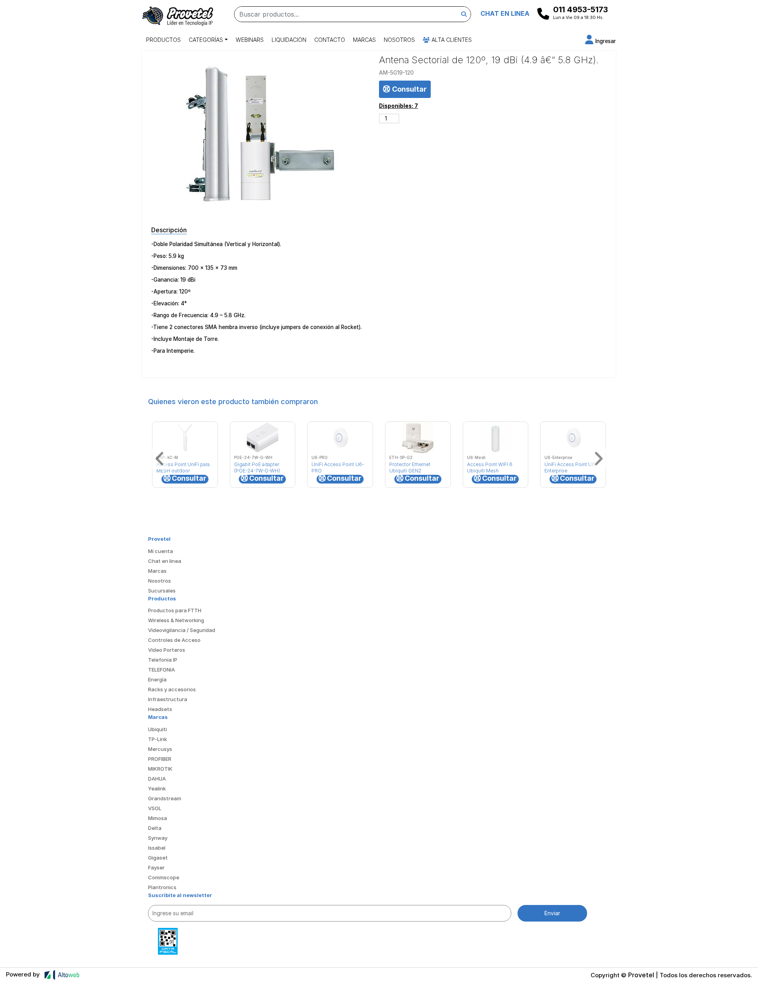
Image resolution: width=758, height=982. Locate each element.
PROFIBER (159, 759)
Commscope (163, 877)
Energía (157, 679)
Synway (157, 838)
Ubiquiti (157, 729)
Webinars (250, 39)
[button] (600, 41)
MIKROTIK (160, 769)
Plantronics (162, 887)
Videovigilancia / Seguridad (181, 630)
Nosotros (399, 39)
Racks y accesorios (172, 689)
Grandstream (164, 798)
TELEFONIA (161, 669)
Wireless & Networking (176, 620)
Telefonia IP (162, 660)
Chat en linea (164, 561)
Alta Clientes (451, 39)
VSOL (154, 808)
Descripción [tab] (169, 230)
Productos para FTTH (174, 610)
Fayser (156, 867)
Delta (154, 828)
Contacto (329, 39)
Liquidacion (289, 39)
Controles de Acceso (174, 640)
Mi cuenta (160, 551)
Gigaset (158, 857)
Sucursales (162, 590)
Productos (163, 39)
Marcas (364, 39)
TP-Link (157, 739)
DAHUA (157, 778)
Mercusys (160, 749)
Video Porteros (166, 650)
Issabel (156, 848)
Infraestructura (167, 699)
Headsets (160, 709)
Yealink (157, 788)
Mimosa (157, 818)
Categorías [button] (206, 39)
